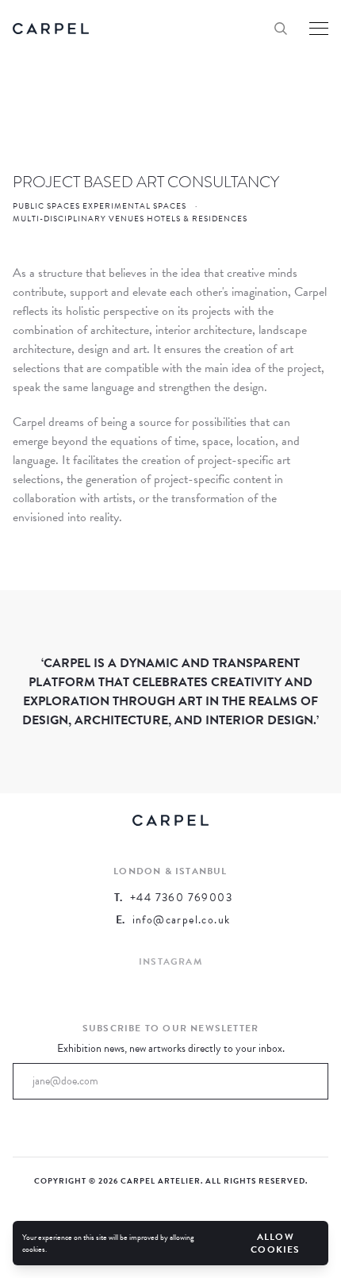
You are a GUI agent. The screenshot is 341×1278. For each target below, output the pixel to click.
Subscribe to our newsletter (170, 1028)
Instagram (170, 961)
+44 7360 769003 (181, 898)
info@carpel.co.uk (181, 920)
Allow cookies (275, 1243)
